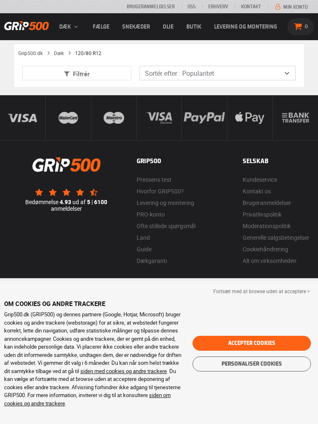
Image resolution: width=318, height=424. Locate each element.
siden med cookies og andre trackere (123, 371)
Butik (193, 27)
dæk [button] (65, 27)
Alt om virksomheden (269, 261)
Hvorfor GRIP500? (160, 191)
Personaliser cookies (252, 364)
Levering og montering (245, 27)
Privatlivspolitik (262, 214)
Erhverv (218, 6)
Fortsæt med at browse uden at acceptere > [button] (261, 291)
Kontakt (251, 6)
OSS (191, 6)
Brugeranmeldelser (151, 6)
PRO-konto (151, 214)
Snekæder (136, 27)
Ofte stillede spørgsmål (166, 226)
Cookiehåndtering (265, 249)
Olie (168, 27)
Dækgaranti (152, 261)
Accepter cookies (251, 343)
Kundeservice (260, 179)
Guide (144, 249)
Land (143, 237)
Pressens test (154, 179)
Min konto (295, 7)
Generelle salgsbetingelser (276, 237)
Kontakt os (257, 191)
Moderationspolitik (267, 226)
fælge (101, 27)
